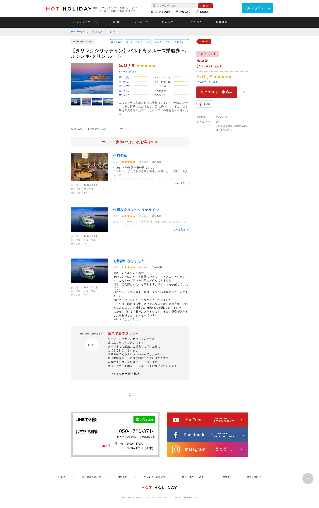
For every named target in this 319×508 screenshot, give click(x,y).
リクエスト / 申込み (216, 92)
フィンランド (113, 32)
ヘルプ (61, 477)
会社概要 (225, 477)
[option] (92, 78)
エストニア (97, 32)
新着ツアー (169, 22)
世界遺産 (222, 22)
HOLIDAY (69, 9)
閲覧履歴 (204, 12)
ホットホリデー (78, 32)
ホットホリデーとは (86, 22)
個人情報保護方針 (91, 477)
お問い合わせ (254, 477)
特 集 (116, 22)
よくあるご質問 (162, 12)
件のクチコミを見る (207, 81)
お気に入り (185, 12)
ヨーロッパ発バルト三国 (138, 42)
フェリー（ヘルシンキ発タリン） (171, 42)
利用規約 (122, 477)
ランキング (141, 22)
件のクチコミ (128, 71)
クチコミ (196, 22)
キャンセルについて (155, 477)
